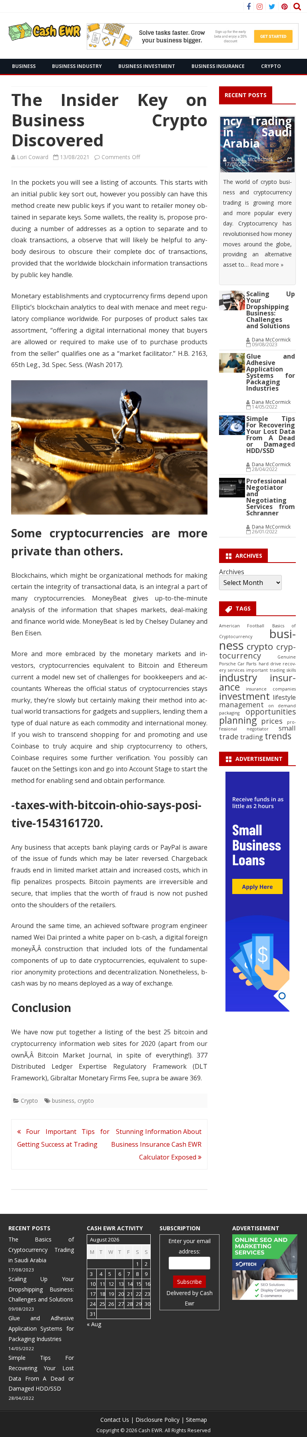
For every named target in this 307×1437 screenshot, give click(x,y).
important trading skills (271, 670)
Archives (231, 572)
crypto (86, 1100)
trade (229, 736)
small (287, 727)
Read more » (266, 264)
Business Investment (146, 66)
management (241, 704)
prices (272, 721)
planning (238, 720)
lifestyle (284, 697)
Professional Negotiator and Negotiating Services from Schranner (270, 497)
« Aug (94, 1324)
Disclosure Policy (157, 1419)
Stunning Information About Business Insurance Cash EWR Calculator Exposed (156, 1144)
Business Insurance (218, 66)
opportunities (270, 712)
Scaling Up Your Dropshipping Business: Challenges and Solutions (270, 309)
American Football (241, 626)
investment (244, 696)
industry (238, 677)
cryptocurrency (257, 651)
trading (251, 736)
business (63, 1100)
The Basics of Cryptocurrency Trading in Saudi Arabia (41, 1249)
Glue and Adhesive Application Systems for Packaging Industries (270, 372)
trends (278, 736)
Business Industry (77, 66)
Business (24, 66)
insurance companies (271, 689)
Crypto (271, 66)
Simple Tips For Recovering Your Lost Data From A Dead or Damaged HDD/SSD (270, 434)
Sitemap (196, 1419)
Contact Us (114, 1419)
